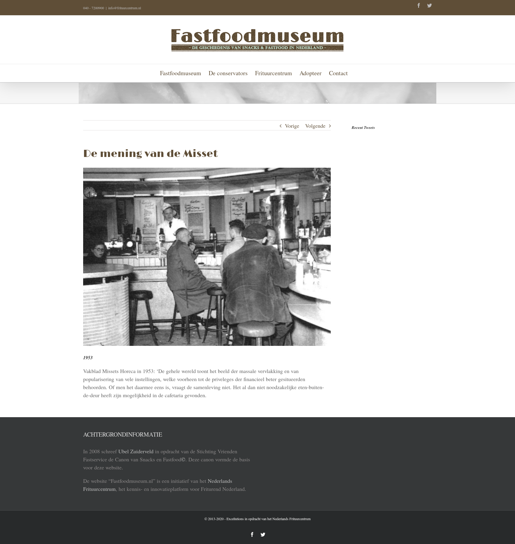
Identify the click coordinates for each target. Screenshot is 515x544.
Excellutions (235, 518)
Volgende (315, 125)
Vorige (292, 125)
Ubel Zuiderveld (135, 451)
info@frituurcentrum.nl (124, 7)
